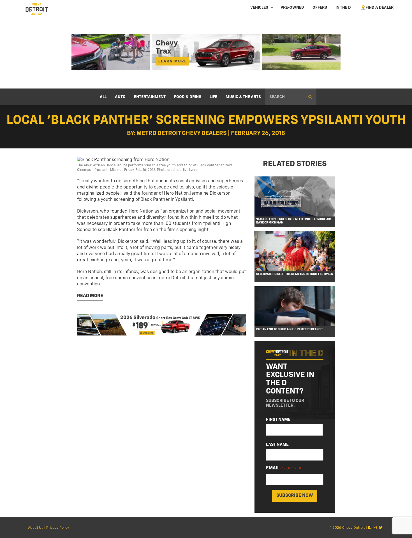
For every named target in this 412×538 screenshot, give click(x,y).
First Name (278, 420)
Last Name (277, 444)
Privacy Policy (57, 528)
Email (283, 468)
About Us (35, 528)
